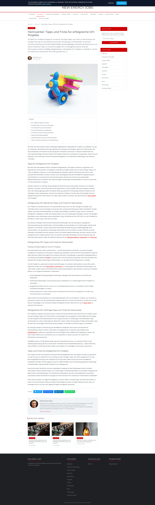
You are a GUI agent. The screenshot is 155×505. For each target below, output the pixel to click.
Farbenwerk (83, 237)
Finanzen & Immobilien (52, 14)
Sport (117, 14)
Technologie (33, 18)
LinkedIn (59, 391)
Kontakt (90, 464)
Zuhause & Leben (44, 18)
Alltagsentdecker (73, 237)
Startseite (32, 14)
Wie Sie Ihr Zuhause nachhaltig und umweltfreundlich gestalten (86, 440)
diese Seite (87, 303)
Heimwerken (92, 196)
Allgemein (40, 14)
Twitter (39, 391)
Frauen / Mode (66, 14)
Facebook (49, 391)
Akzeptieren (121, 3)
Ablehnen (111, 3)
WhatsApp (71, 391)
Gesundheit (84, 14)
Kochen (100, 14)
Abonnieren (114, 42)
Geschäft (76, 14)
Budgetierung (32, 332)
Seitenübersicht (113, 464)
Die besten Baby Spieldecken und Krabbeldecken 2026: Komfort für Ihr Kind (38, 441)
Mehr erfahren (46, 4)
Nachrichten (109, 14)
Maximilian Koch (46, 401)
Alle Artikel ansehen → (46, 411)
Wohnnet (94, 237)
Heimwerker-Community (54, 266)
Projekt (48, 258)
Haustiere (93, 14)
